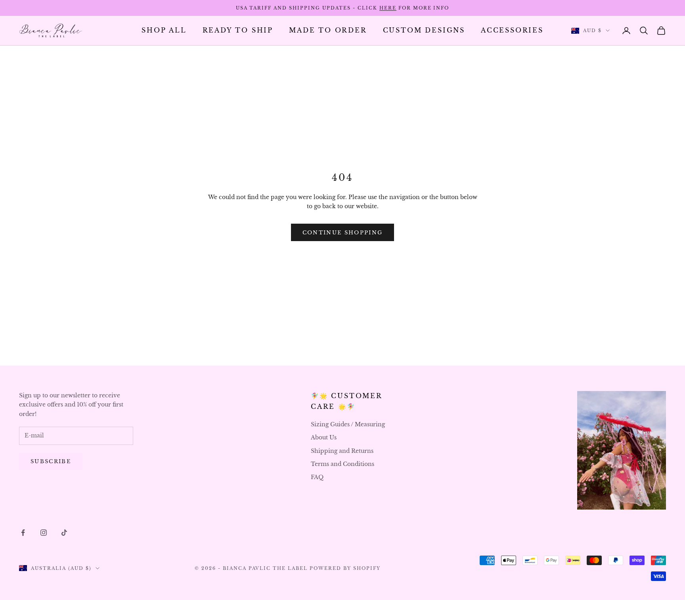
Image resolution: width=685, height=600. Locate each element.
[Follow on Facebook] (23, 533)
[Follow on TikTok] (64, 533)
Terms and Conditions (342, 464)
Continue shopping (342, 232)
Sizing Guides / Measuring (348, 424)
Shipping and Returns (342, 450)
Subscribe (51, 461)
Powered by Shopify (345, 568)
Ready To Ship (238, 30)
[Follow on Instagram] (44, 533)
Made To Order (328, 30)
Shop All (164, 30)
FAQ (317, 477)
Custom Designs (424, 30)
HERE (387, 8)
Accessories (512, 30)
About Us (324, 437)
